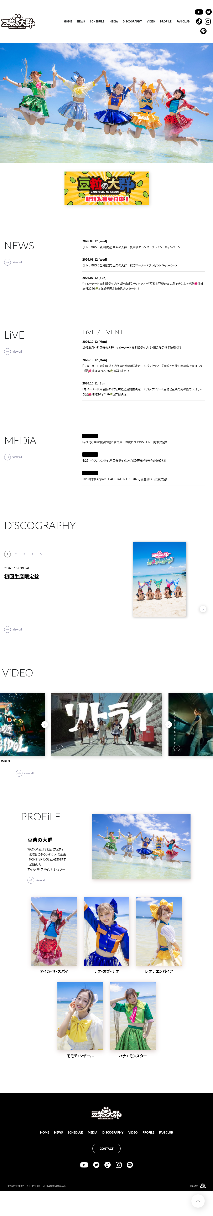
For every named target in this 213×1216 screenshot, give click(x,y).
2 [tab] (15, 560)
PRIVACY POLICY (15, 1186)
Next (203, 609)
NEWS (81, 21)
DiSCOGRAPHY (132, 21)
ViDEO (151, 21)
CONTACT (107, 1148)
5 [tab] (40, 560)
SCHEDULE (97, 21)
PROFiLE (166, 21)
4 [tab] (32, 560)
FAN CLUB (183, 21)
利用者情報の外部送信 (54, 1186)
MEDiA (113, 21)
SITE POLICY (33, 1186)
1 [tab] (7, 560)
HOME (68, 21)
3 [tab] (24, 560)
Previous (194, 609)
